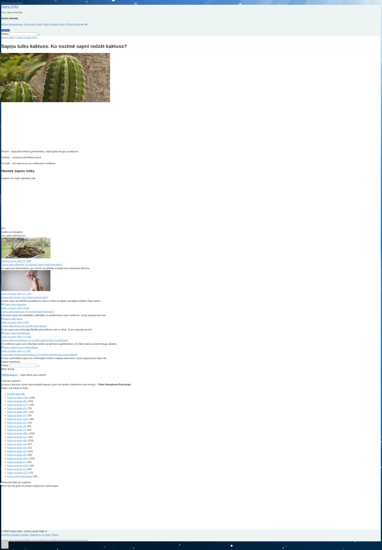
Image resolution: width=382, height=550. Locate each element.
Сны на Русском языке (19, 476)
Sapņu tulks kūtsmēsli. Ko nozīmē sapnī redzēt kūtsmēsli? (31, 264)
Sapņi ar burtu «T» (17, 462)
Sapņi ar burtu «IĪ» (17, 426)
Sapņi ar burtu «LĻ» (17, 437)
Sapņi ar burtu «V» (17, 469)
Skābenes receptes (40, 535)
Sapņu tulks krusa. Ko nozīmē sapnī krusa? (24, 326)
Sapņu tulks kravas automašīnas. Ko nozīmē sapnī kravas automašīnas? (39, 354)
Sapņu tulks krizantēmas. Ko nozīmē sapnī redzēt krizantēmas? (34, 340)
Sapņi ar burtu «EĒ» (18, 412)
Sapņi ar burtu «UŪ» (18, 465)
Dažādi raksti (14, 394)
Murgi (55, 535)
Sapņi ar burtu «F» (17, 415)
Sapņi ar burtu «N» (17, 444)
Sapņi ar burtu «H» (17, 422)
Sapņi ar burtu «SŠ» (18, 458)
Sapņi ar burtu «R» (17, 455)
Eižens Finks (73, 24)
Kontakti (5, 30)
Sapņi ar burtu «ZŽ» (17, 473)
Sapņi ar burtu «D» (17, 408)
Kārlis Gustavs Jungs (54, 24)
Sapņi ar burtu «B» (17, 401)
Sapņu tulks (9, 6)
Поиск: (5, 34)
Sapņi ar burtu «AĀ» (18, 397)
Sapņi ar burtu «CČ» (18, 405)
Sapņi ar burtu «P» (17, 451)
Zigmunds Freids (33, 24)
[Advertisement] (90, 126)
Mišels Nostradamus (12, 24)
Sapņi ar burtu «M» (17, 440)
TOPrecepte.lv (9, 375)
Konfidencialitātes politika (14, 535)
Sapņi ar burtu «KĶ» (18, 433)
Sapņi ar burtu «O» (17, 447)
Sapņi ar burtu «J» (17, 430)
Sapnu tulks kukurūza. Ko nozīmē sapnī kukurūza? (28, 311)
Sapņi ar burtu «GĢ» (18, 419)
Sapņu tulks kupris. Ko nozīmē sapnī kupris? (24, 297)
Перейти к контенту (12, 3)
